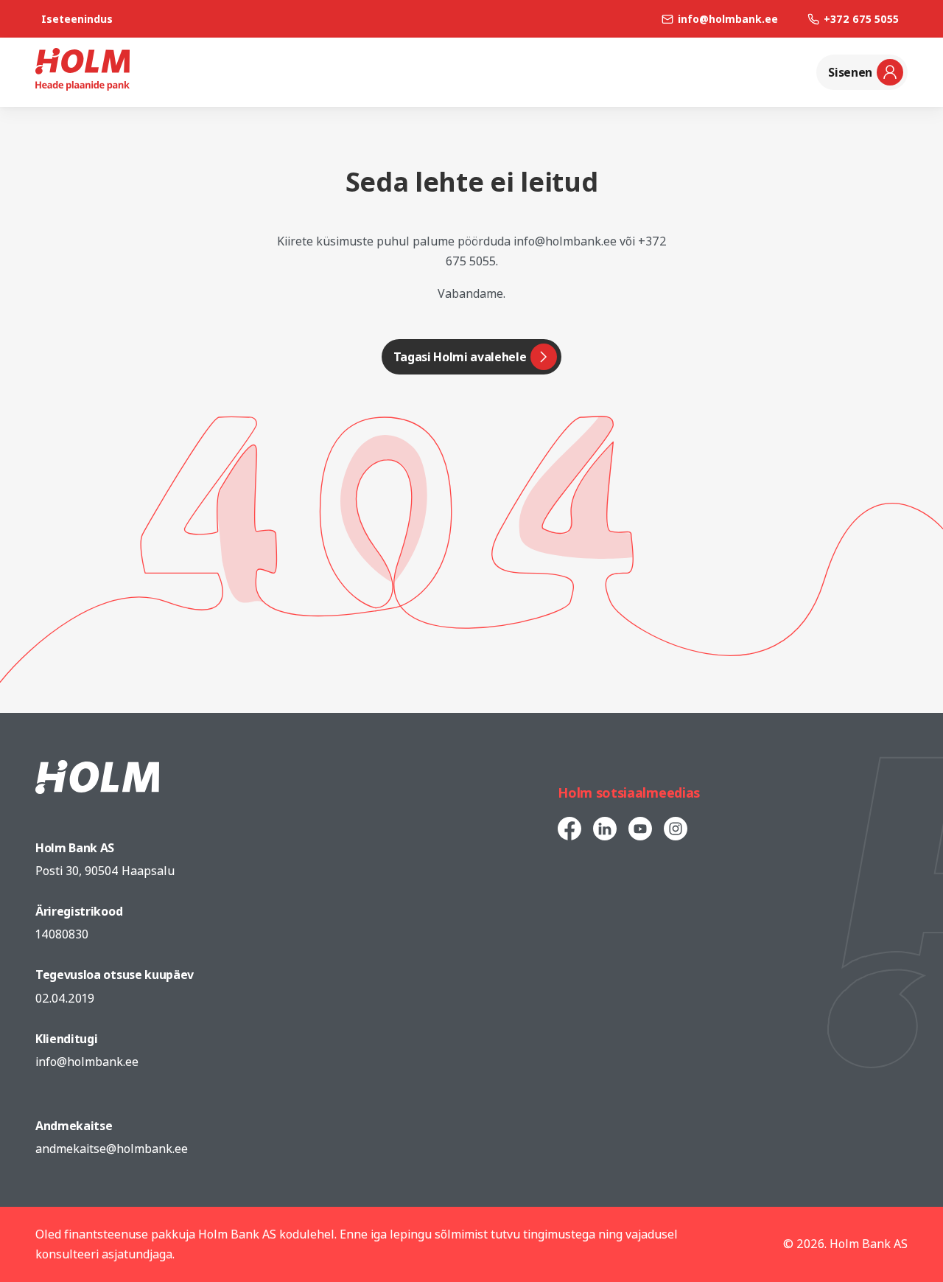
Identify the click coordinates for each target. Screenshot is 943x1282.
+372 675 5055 (861, 19)
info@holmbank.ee (728, 19)
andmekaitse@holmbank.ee (111, 1148)
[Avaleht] (82, 86)
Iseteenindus (77, 19)
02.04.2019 (64, 998)
